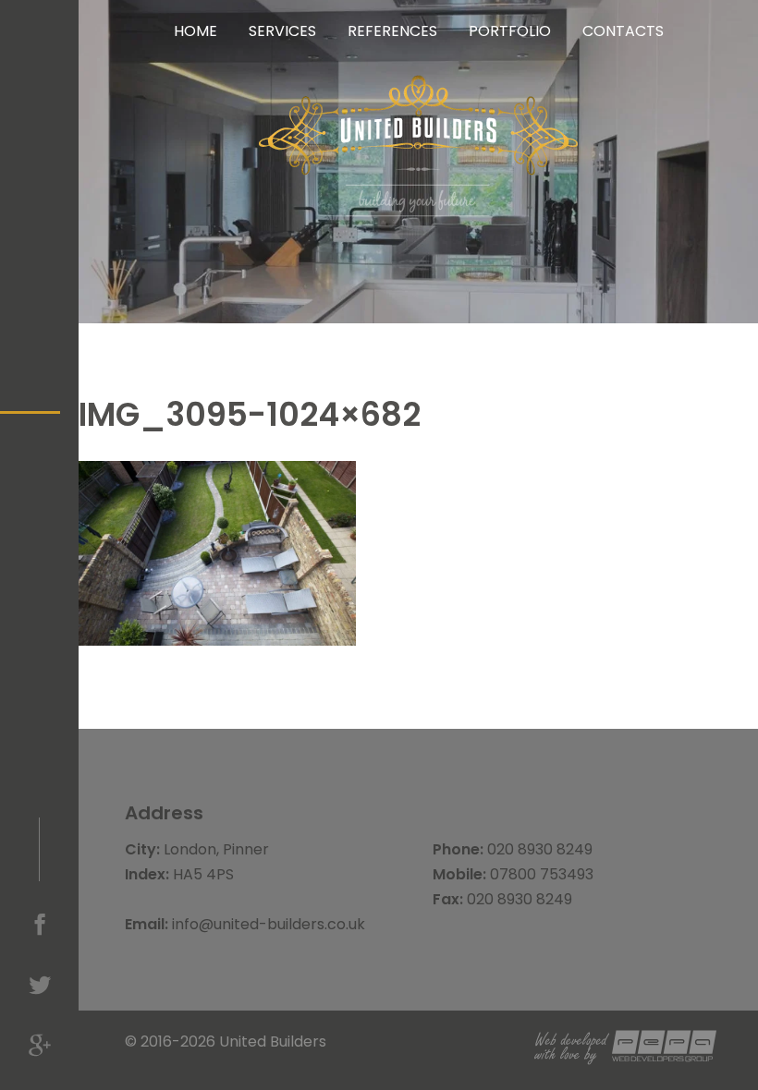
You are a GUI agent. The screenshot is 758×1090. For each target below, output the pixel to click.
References (392, 31)
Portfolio (510, 31)
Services (282, 31)
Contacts (623, 31)
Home (195, 31)
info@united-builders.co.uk (268, 924)
